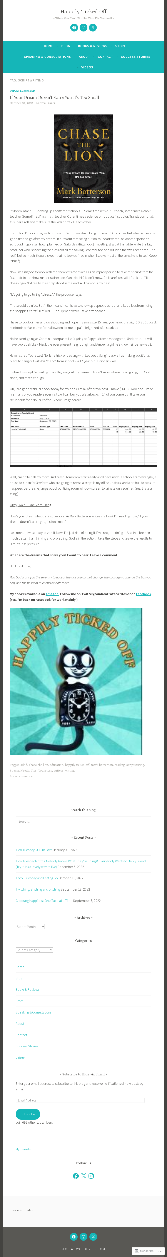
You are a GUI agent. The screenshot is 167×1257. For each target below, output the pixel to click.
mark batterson (102, 765)
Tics (34, 770)
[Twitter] (93, 27)
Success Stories (135, 57)
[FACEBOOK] (74, 1237)
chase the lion (38, 765)
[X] (83, 1176)
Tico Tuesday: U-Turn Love (34, 850)
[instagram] (83, 27)
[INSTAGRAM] (83, 1237)
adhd (23, 765)
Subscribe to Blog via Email (83, 1074)
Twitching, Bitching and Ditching (38, 889)
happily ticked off (77, 765)
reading (120, 765)
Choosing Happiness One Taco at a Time (44, 900)
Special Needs (19, 770)
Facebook (143, 594)
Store (120, 46)
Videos (87, 67)
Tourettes (45, 770)
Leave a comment (22, 776)
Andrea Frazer (45, 103)
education (56, 765)
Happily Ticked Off (83, 12)
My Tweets (23, 1149)
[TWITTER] (93, 1237)
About (84, 57)
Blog (65, 46)
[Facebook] (74, 27)
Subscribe (28, 1114)
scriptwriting (135, 765)
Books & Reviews (92, 46)
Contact (105, 57)
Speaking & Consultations (47, 57)
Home (48, 46)
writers (58, 770)
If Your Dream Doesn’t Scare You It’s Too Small (54, 97)
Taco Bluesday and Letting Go (37, 878)
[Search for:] (83, 821)
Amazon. (52, 594)
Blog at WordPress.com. (83, 1249)
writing (70, 770)
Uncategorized (22, 91)
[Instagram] (91, 1176)
